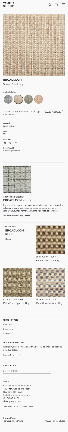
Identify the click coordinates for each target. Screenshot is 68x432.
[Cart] (56, 5)
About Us (7, 325)
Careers (6, 334)
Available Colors (9, 92)
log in (48, 111)
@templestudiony (12, 401)
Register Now (8, 355)
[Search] (51, 5)
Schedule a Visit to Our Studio (15, 406)
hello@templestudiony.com (16, 395)
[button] (8, 99)
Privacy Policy (9, 418)
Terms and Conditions (13, 421)
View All (8, 239)
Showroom (8, 329)
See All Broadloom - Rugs (13, 215)
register (57, 111)
